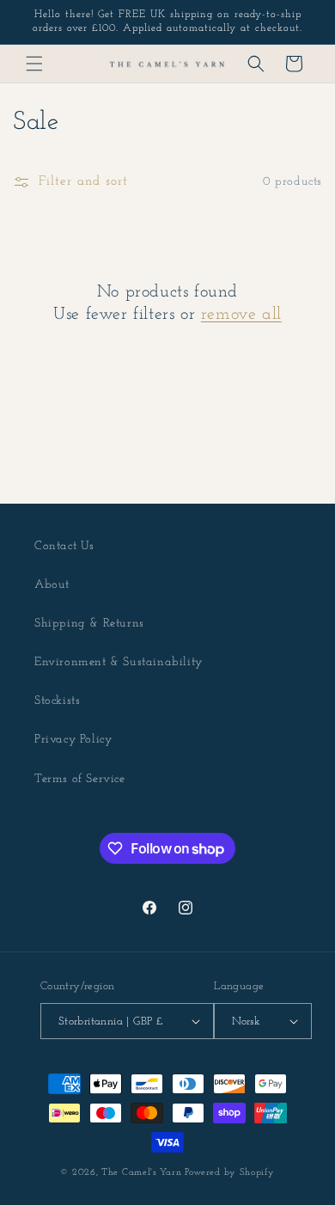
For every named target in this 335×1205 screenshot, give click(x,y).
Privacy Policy (73, 739)
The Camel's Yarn (141, 1172)
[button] (34, 64)
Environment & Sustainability (118, 662)
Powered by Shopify (230, 1172)
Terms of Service (79, 779)
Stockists (57, 700)
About (52, 584)
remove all (241, 314)
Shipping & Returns (89, 623)
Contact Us (64, 546)
